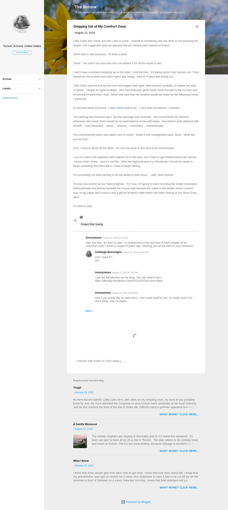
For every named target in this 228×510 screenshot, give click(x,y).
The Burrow (85, 7)
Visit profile (22, 52)
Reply (89, 311)
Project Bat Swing (92, 224)
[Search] (203, 8)
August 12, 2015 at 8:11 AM (115, 238)
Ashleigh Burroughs (108, 252)
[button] (197, 27)
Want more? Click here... (179, 414)
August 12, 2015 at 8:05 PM (124, 293)
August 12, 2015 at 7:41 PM (124, 272)
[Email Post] (81, 218)
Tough (77, 387)
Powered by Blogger (138, 501)
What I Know (81, 460)
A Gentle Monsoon (85, 424)
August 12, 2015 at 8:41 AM (135, 252)
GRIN (119, 108)
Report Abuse (10, 98)
